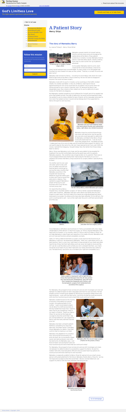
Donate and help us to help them (109, 12)
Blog (19, 6)
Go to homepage (96, 399)
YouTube (9, 6)
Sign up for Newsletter (44, 6)
